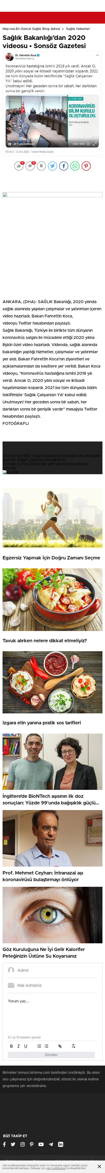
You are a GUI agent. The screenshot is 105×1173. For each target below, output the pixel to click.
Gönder (51, 1055)
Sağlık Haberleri (78, 29)
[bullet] (46, 1046)
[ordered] (39, 1046)
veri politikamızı (55, 1168)
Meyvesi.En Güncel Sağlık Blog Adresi (31, 29)
